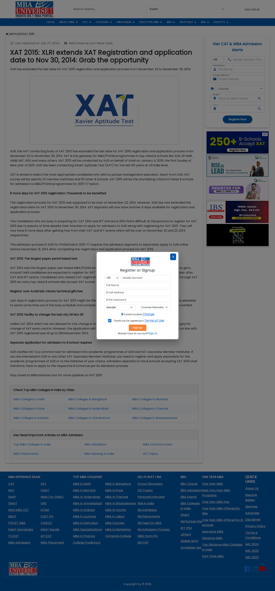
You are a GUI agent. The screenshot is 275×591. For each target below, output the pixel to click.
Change (148, 314)
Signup (137, 327)
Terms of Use (154, 320)
